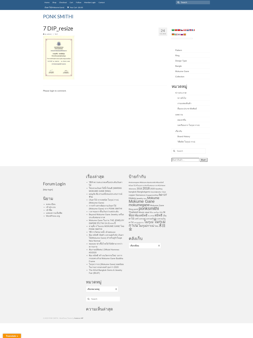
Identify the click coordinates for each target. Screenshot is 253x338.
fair (161, 194)
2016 (139, 188)
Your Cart (76, 7)
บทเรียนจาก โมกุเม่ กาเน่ (188, 125)
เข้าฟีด (49, 210)
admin (49, 34)
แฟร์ (137, 219)
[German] (173, 34)
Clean (164, 192)
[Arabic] (173, 30)
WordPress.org (53, 216)
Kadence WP (78, 318)
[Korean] (178, 34)
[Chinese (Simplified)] (176, 30)
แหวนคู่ (142, 219)
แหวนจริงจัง (151, 219)
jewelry (140, 198)
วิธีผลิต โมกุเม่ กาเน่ (186, 142)
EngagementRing (152, 195)
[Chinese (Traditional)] (178, 30)
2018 (146, 188)
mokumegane (139, 205)
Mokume (153, 198)
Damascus (141, 195)
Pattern (178, 50)
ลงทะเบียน (50, 204)
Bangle (178, 66)
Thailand (133, 212)
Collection (179, 76)
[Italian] (176, 34)
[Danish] (184, 30)
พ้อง (131, 215)
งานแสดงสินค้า (184, 103)
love (145, 198)
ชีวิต (151, 212)
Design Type (181, 61)
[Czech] (181, 30)
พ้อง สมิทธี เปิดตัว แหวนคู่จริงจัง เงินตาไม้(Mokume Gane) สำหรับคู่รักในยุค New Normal (106, 238)
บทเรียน (156, 212)
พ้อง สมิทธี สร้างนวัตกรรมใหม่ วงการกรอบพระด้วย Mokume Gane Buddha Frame (106, 258)
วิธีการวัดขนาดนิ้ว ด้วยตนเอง (102, 232)
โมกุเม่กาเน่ (146, 225)
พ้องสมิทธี (141, 215)
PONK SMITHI (58, 16)
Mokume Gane (182, 71)
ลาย (152, 216)
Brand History (183, 136)
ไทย (156, 226)
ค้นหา (203, 160)
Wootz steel (144, 212)
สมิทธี (158, 215)
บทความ (179, 114)
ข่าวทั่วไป (181, 98)
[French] (193, 30)
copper (132, 195)
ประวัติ (162, 212)
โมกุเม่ (148, 222)
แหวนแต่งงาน (138, 222)
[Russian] (181, 34)
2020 (152, 189)
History (132, 198)
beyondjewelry (156, 192)
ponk (136, 209)
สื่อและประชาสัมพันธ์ (187, 108)
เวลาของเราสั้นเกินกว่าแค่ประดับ (104, 211)
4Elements (132, 189)
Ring (177, 55)
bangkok (133, 192)
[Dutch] (187, 30)
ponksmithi (149, 208)
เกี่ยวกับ (178, 131)
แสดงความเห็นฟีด (54, 213)
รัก (149, 216)
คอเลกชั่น (181, 120)
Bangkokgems (143, 192)
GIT (165, 195)
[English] (190, 30)
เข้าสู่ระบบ (51, 207)
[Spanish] (184, 34)
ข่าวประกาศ (180, 93)
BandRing (158, 189)
